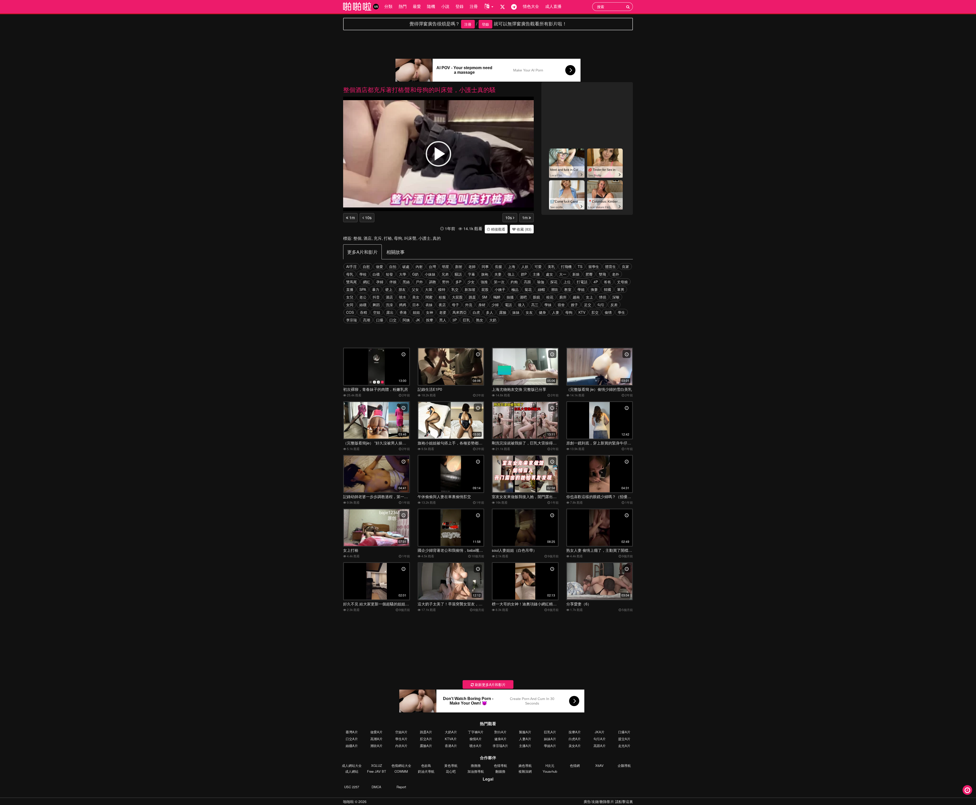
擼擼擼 (476, 765)
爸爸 (607, 281)
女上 (589, 297)
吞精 (363, 312)
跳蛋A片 (426, 731)
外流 (468, 304)
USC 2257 (351, 786)
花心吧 (451, 771)
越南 (576, 297)
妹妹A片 (550, 738)
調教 (432, 281)
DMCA (376, 786)
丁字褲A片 (475, 731)
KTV (581, 312)
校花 (549, 297)
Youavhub (550, 771)
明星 (445, 266)
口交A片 (352, 738)
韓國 (607, 289)
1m (351, 217)
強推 (484, 281)
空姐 (376, 312)
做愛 (379, 266)
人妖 (524, 266)
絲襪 (363, 304)
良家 (625, 266)
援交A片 (624, 738)
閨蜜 (429, 297)
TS (580, 266)
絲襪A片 (352, 745)
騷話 (458, 274)
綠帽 (541, 289)
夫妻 (497, 274)
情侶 (602, 297)
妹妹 (516, 312)
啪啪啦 (348, 801)
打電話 (582, 281)
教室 (567, 289)
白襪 (376, 274)
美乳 (551, 266)
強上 (511, 274)
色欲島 (426, 765)
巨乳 (466, 319)
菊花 (528, 289)
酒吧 (523, 297)
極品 (514, 289)
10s (368, 217)
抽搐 (510, 297)
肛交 (595, 312)
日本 (415, 304)
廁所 (563, 297)
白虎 (476, 312)
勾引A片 (599, 738)
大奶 (492, 319)
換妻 (594, 289)
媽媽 (402, 304)
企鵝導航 (624, 765)
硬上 (388, 289)
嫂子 (574, 304)
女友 (529, 312)
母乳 (349, 274)
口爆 (379, 319)
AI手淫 (351, 266)
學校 (363, 274)
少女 (471, 281)
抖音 (376, 297)
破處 (405, 266)
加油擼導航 (475, 771)
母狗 (398, 238)
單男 (620, 289)
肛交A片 (426, 738)
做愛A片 (376, 731)
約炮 (514, 281)
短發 (389, 274)
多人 (489, 312)
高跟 (527, 281)
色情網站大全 (401, 765)
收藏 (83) (523, 229)
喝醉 (496, 297)
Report (401, 786)
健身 (542, 312)
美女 (415, 297)
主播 (536, 274)
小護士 (424, 238)
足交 (587, 304)
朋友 (402, 289)
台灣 (432, 266)
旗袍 (484, 274)
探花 (553, 281)
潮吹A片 (376, 745)
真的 (437, 238)
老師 (472, 266)
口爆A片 (624, 731)
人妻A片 (525, 738)
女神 (429, 312)
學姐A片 (550, 745)
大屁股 (457, 297)
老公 (363, 297)
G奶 (415, 274)
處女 (549, 274)
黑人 (442, 319)
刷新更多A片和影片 (490, 684)
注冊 (474, 6)
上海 (511, 266)
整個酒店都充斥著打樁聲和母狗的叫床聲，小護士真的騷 (419, 89)
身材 (481, 304)
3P (454, 319)
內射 (419, 266)
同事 (485, 266)
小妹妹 (430, 274)
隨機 (431, 6)
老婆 (442, 312)
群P (524, 274)
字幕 (471, 274)
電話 (508, 304)
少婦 (495, 304)
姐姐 (416, 312)
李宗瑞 (351, 319)
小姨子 (500, 289)
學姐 (581, 289)
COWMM (401, 771)
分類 (388, 6)
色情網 (575, 765)
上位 (567, 281)
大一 (562, 274)
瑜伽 (540, 281)
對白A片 (500, 731)
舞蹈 (376, 304)
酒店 (367, 238)
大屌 (428, 289)
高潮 (366, 319)
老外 (615, 274)
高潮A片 (376, 738)
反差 (614, 304)
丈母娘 (622, 281)
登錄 (459, 6)
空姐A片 (401, 731)
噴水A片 (475, 745)
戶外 (419, 281)
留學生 (593, 266)
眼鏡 (536, 297)
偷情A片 (475, 738)
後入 (521, 304)
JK (418, 319)
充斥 (378, 238)
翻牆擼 (500, 771)
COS (350, 312)
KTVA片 (451, 738)
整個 (357, 238)
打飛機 (566, 266)
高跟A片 (599, 745)
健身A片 (500, 738)
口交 (392, 319)
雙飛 (602, 274)
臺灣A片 (352, 731)
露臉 (502, 312)
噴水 (402, 297)
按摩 (429, 319)
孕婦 (379, 281)
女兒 (349, 297)
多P (458, 281)
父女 (415, 289)
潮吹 (554, 289)
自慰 (366, 266)
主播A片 (525, 745)
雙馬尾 (351, 281)
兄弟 (445, 274)
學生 (621, 312)
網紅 (366, 281)
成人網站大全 (352, 765)
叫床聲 (410, 238)
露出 (389, 312)
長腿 (498, 266)
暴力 (375, 289)
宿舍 (561, 304)
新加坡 (470, 289)
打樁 (388, 238)
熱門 (403, 6)
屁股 (485, 289)
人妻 (555, 312)
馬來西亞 (459, 312)
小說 (445, 6)
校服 (442, 297)
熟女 (479, 319)
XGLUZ (376, 765)
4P (595, 281)
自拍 (392, 266)
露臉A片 (426, 745)
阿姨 (406, 319)
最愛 (417, 6)
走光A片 (624, 745)
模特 (441, 289)
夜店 (442, 304)
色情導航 (500, 765)
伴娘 (392, 281)
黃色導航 (451, 765)
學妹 (548, 304)
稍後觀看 (497, 229)
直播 (349, 289)
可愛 (538, 266)
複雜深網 (525, 771)
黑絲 (406, 281)
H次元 (549, 765)
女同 (349, 304)
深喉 (615, 297)
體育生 (610, 266)
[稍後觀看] (967, 790)
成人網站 (351, 771)
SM (484, 297)
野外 (445, 281)
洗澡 (389, 304)
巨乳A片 (550, 731)
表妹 (429, 304)
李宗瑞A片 (500, 745)
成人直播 (553, 6)
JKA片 (599, 731)
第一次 (499, 281)
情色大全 (531, 6)
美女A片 (575, 745)
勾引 (600, 304)
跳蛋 (472, 297)
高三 (534, 304)
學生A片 (401, 738)
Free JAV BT (376, 771)
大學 (402, 274)
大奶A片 (451, 731)
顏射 (458, 266)
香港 (403, 312)
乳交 (455, 289)
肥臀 (589, 274)
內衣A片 (401, 745)
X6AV (599, 765)
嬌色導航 (525, 765)
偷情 (608, 312)
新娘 (576, 274)
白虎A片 (575, 738)
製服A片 (525, 731)
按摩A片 (575, 731)
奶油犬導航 (426, 771)
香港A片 (451, 745)
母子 (455, 304)
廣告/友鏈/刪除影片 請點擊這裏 (608, 801)
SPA (362, 289)
